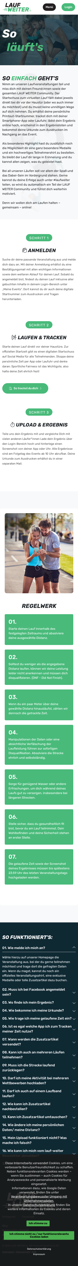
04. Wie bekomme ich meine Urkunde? (33, 1010)
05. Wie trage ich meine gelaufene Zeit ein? (37, 1018)
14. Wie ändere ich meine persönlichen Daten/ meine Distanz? (33, 1127)
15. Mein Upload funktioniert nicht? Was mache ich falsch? (34, 1140)
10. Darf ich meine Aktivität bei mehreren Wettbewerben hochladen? (35, 1080)
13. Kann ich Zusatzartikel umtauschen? (34, 1117)
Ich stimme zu (38, 1223)
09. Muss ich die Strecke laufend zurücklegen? (28, 1067)
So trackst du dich (26, 388)
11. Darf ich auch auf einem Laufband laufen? (31, 1093)
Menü (49, 7)
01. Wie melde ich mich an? (23, 948)
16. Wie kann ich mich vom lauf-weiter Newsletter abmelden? (32, 1153)
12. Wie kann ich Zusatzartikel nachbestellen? (26, 1106)
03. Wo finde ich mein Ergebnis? (28, 1002)
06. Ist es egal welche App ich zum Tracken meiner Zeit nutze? (37, 1028)
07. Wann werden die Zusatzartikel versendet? (30, 1041)
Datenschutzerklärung (39, 1205)
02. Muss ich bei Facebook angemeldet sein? (33, 992)
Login (68, 7)
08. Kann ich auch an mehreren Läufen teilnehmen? (33, 1054)
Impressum (39, 1254)
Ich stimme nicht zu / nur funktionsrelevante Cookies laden (39, 1235)
